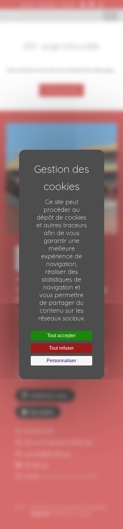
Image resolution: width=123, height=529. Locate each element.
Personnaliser (61, 360)
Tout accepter (61, 335)
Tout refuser (61, 348)
